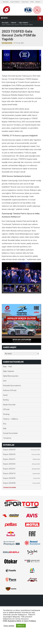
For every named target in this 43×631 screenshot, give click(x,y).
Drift (4, 381)
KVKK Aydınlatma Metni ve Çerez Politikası (19, 621)
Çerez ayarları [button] (9, 626)
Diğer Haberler (7, 43)
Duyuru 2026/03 (21, 450)
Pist (4, 424)
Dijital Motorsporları (10, 376)
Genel (5, 395)
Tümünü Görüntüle (9, 487)
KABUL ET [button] (20, 626)
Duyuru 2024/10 (21, 473)
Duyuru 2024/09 (21, 478)
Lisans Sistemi (15, 2)
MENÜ (5, 18)
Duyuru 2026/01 (21, 459)
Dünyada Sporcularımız (12, 385)
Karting (6, 400)
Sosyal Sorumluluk (10, 433)
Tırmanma (7, 438)
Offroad (6, 409)
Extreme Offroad (9, 390)
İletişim (37, 2)
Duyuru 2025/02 (21, 464)
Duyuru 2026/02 (21, 454)
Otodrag (6, 414)
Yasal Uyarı (25, 2)
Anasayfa (5, 2)
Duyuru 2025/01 (21, 469)
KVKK (32, 2)
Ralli (4, 428)
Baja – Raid (7, 366)
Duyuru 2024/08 (21, 483)
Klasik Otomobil (9, 405)
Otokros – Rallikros (10, 419)
